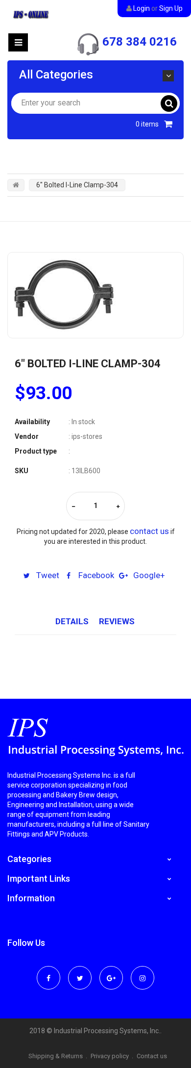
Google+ (148, 575)
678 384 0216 (139, 42)
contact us (149, 531)
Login (141, 8)
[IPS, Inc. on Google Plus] (111, 971)
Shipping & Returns (55, 1056)
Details (72, 621)
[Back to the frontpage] (16, 185)
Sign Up (171, 8)
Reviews (117, 621)
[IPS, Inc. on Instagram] (142, 971)
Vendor (27, 436)
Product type (36, 451)
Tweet (46, 575)
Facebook (95, 575)
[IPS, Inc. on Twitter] (80, 971)
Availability (32, 422)
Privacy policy (110, 1056)
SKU (21, 471)
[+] (118, 506)
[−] (73, 506)
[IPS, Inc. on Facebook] (48, 971)
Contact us (152, 1056)
